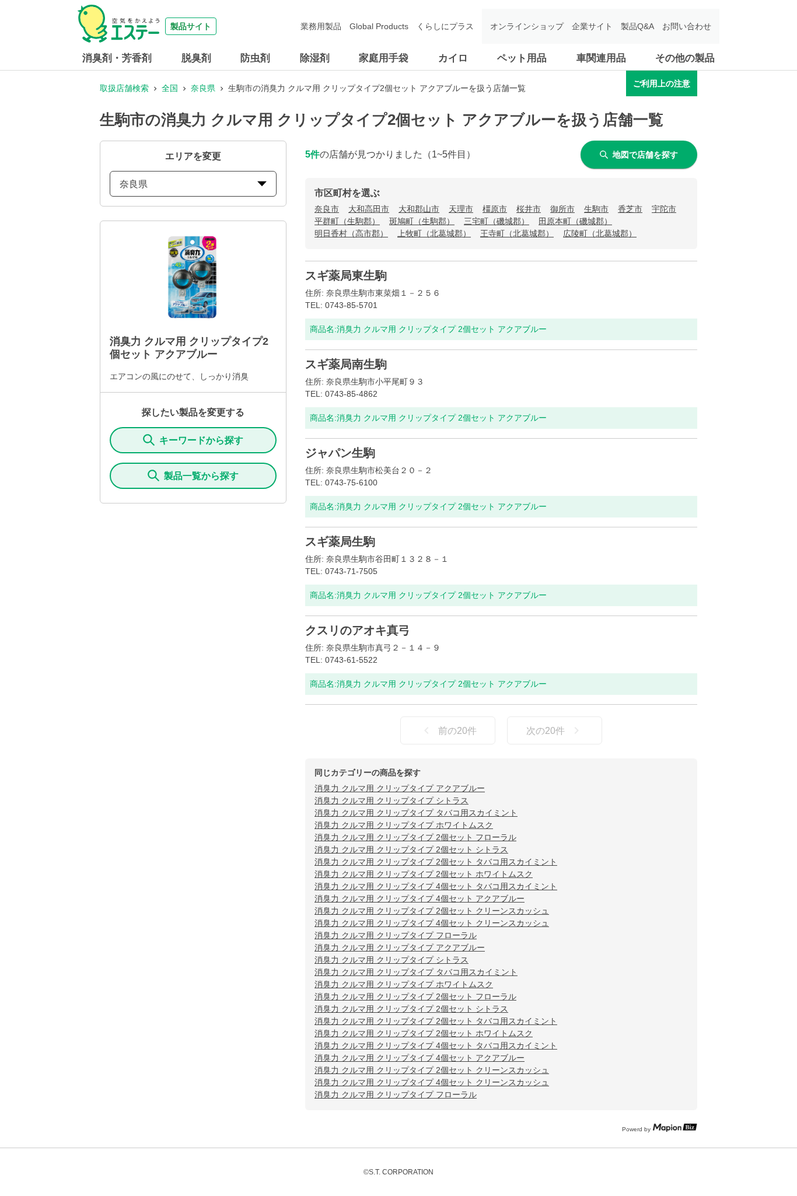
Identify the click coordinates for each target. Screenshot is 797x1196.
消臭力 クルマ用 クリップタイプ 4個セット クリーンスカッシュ (431, 923)
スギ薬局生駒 (340, 541)
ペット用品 (522, 58)
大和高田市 (368, 209)
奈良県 (203, 88)
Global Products (378, 26)
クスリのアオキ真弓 (357, 630)
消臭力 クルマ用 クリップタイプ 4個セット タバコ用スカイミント (435, 886)
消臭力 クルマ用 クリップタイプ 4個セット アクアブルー (419, 898)
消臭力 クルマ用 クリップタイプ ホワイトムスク (403, 825)
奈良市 (326, 209)
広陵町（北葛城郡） (600, 233)
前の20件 (457, 731)
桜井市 (528, 209)
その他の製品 (685, 58)
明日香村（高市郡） (351, 233)
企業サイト (592, 26)
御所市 (562, 209)
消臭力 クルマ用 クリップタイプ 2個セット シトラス (411, 849)
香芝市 (630, 209)
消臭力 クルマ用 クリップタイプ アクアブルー (399, 788)
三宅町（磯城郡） (496, 221)
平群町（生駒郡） (347, 221)
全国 (170, 88)
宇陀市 (664, 209)
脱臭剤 (196, 58)
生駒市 (596, 209)
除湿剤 (315, 58)
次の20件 (545, 731)
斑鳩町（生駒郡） (422, 221)
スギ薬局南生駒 (346, 364)
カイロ (453, 58)
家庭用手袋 (383, 58)
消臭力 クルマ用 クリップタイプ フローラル (395, 935)
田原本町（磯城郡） (575, 221)
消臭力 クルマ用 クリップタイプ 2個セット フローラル (415, 837)
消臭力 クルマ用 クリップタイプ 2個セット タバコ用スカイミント (435, 861)
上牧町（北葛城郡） (434, 233)
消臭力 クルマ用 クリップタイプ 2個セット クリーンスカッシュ (431, 910)
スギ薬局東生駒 (346, 275)
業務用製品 (320, 26)
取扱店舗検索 (124, 88)
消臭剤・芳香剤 (117, 58)
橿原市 (495, 209)
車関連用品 (601, 58)
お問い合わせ (686, 26)
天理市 (461, 209)
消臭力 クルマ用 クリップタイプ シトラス (391, 800)
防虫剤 (255, 58)
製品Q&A (637, 26)
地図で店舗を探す (645, 154)
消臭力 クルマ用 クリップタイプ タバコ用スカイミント (416, 812)
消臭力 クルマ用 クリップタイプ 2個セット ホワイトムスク (423, 874)
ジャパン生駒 (340, 452)
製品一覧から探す (201, 476)
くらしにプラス (445, 26)
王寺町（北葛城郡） (517, 233)
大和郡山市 (418, 209)
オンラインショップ (527, 26)
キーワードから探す (201, 440)
